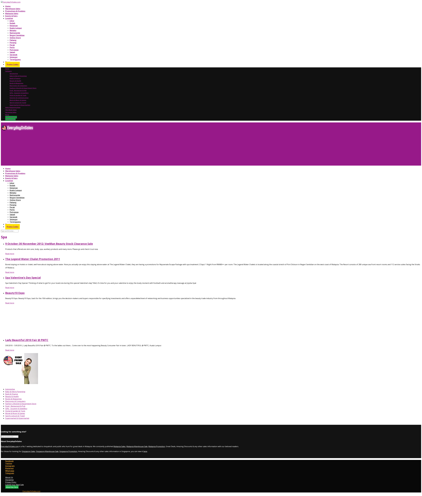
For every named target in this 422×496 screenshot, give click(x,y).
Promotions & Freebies (15, 11)
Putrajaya (14, 50)
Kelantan (14, 25)
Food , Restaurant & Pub (18, 90)
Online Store (15, 38)
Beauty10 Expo (15, 293)
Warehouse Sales (12, 8)
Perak (12, 45)
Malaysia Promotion (156, 446)
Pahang (13, 40)
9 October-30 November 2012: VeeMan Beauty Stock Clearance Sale (49, 243)
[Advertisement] (67, 149)
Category (8, 71)
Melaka (13, 30)
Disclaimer (9, 480)
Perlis (12, 47)
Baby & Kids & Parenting (18, 76)
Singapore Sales (28, 451)
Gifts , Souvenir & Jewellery (19, 93)
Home (8, 6)
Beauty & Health (15, 81)
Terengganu (15, 59)
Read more (9, 253)
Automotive (14, 74)
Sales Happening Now (12, 107)
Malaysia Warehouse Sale (136, 446)
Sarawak (13, 55)
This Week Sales (11, 110)
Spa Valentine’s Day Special (23, 277)
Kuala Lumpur (16, 28)
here (145, 451)
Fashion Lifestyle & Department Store (23, 88)
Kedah (12, 23)
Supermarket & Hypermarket (20, 105)
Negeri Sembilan (17, 35)
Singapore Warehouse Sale (47, 451)
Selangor (14, 57)
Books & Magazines (16, 83)
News (7, 115)
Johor (12, 21)
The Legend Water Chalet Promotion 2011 (32, 259)
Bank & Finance (15, 78)
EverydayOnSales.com (10, 446)
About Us (9, 477)
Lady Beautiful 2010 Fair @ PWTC (26, 340)
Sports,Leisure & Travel (18, 103)
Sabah (12, 52)
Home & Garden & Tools (18, 95)
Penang (13, 42)
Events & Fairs (11, 16)
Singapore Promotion (68, 451)
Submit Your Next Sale (14, 484)
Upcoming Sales (10, 112)
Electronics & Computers (18, 86)
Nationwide (15, 33)
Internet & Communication (19, 98)
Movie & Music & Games (18, 100)
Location (9, 18)
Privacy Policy (10, 482)
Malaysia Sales (11, 13)
